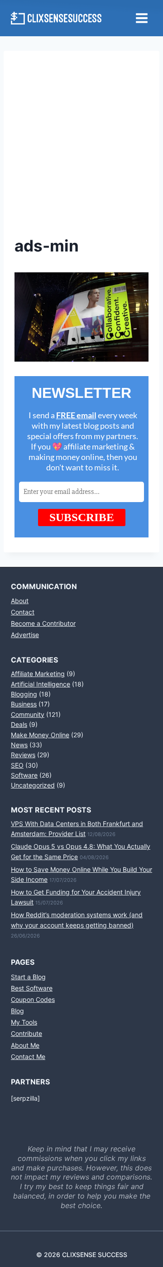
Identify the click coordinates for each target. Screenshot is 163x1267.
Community (27, 714)
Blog (17, 1011)
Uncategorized (33, 785)
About (20, 600)
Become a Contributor (43, 623)
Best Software (32, 988)
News (19, 745)
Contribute (26, 1033)
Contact (22, 612)
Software (24, 775)
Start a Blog (28, 977)
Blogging (24, 694)
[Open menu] (141, 18)
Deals (19, 724)
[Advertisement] (81, 147)
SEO (17, 765)
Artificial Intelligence (40, 684)
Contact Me (28, 1056)
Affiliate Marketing (38, 673)
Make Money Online (40, 735)
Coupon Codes (33, 999)
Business (24, 704)
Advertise (25, 634)
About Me (25, 1045)
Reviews (23, 755)
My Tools (24, 1022)
